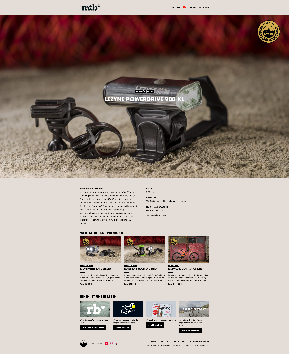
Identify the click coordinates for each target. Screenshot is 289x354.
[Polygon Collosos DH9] (188, 249)
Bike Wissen (179, 341)
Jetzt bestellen (122, 327)
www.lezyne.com (154, 210)
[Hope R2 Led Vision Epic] (144, 249)
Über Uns (204, 7)
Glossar (165, 341)
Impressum (187, 345)
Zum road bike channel (93, 327)
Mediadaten (176, 345)
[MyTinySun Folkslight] (100, 249)
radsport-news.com (190, 330)
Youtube (191, 7)
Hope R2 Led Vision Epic (140, 269)
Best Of (176, 7)
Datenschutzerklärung (200, 345)
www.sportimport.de (156, 215)
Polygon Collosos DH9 (185, 269)
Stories (153, 341)
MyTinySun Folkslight (95, 269)
